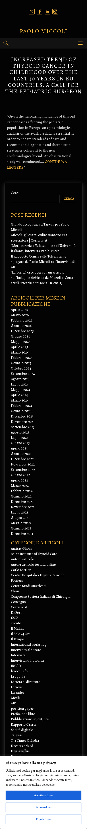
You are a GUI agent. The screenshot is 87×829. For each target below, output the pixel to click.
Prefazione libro (23, 713)
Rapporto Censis (23, 724)
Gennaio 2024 (21, 411)
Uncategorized (22, 745)
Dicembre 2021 (22, 501)
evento (16, 623)
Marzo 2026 (20, 315)
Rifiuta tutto (43, 819)
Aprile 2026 (19, 309)
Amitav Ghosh (21, 548)
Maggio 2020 (21, 523)
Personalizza (43, 807)
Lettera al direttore (25, 681)
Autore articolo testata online (33, 564)
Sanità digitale (22, 729)
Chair (15, 591)
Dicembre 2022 (22, 459)
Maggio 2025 (20, 341)
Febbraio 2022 (22, 491)
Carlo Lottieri (21, 569)
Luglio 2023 (19, 437)
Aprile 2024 (19, 395)
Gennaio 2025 (21, 363)
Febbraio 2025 (21, 357)
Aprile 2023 (19, 448)
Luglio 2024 (19, 384)
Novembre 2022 (23, 464)
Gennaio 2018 (21, 528)
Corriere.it (19, 607)
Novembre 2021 (22, 507)
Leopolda (18, 676)
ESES (15, 617)
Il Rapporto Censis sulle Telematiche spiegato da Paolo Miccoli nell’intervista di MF (43, 262)
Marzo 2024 (20, 400)
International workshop (29, 644)
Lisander (17, 692)
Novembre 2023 (22, 421)
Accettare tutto (43, 795)
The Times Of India (25, 740)
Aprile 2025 (19, 347)
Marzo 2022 (20, 485)
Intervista (18, 655)
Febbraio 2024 (21, 405)
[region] (43, 792)
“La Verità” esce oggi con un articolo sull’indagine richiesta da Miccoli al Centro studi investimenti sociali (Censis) (43, 278)
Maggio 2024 (20, 389)
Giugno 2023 (20, 443)
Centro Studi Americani (28, 585)
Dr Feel (16, 612)
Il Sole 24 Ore (20, 633)
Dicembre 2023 (22, 416)
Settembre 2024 (23, 373)
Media (16, 697)
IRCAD (16, 665)
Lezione (17, 687)
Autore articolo (22, 559)
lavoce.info (19, 671)
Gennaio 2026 (21, 325)
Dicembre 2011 (22, 533)
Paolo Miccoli (44, 31)
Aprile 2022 (19, 480)
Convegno (18, 601)
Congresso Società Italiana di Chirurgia (40, 596)
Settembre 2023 (23, 427)
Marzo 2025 (20, 352)
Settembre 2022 (23, 469)
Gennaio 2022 (21, 496)
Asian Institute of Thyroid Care (34, 553)
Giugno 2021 (20, 517)
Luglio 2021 (19, 512)
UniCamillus (20, 751)
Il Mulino (18, 628)
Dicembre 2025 (22, 331)
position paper (22, 708)
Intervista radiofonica (27, 660)
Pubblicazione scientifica (30, 719)
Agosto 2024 (20, 379)
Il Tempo (17, 639)
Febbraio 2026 (22, 320)
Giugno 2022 (20, 475)
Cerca (15, 192)
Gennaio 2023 (21, 453)
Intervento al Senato (26, 649)
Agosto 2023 (20, 432)
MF (13, 703)
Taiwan (16, 735)
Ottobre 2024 (21, 368)
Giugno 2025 (20, 336)
